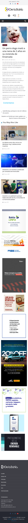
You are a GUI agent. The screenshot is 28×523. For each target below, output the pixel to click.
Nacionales (3, 482)
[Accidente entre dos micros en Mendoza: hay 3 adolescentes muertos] (14, 126)
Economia (3, 485)
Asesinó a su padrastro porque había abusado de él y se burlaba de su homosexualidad (13, 197)
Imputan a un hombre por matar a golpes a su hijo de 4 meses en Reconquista (13, 117)
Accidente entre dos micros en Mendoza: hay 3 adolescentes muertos (12, 144)
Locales (3, 473)
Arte (2, 488)
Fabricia (13, 59)
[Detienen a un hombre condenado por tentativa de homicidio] (14, 154)
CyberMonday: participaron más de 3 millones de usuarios (15, 112)
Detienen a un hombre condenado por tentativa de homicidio (13, 170)
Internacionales (4, 491)
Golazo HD (3, 476)
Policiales (5, 45)
